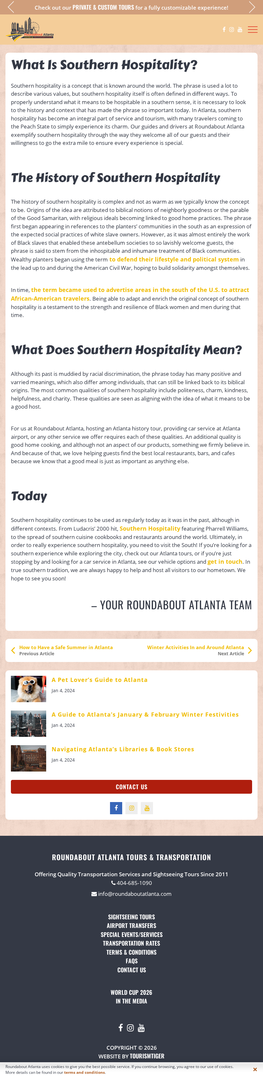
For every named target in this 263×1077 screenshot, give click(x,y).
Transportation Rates (131, 943)
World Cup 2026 (131, 992)
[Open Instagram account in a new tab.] (231, 29)
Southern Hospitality (150, 528)
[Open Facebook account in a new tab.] (224, 29)
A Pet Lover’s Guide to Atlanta (100, 680)
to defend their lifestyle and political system (173, 259)
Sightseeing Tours (131, 917)
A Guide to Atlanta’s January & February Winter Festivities (145, 714)
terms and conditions (84, 1072)
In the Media (131, 1001)
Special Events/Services (132, 934)
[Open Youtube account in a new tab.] (240, 29)
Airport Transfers (131, 925)
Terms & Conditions (131, 952)
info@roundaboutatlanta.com (134, 893)
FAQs (132, 961)
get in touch (225, 561)
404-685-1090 (133, 883)
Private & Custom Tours (103, 7)
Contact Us (132, 786)
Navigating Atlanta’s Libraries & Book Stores (123, 749)
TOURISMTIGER (147, 1056)
